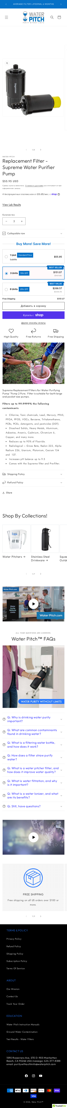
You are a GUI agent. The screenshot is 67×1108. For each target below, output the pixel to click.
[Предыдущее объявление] (6, 4)
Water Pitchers (12, 556)
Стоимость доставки (34, 185)
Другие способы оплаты (33, 322)
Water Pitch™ (37, 1102)
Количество (8, 214)
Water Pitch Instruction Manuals (23, 1024)
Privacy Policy (14, 938)
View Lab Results (11, 205)
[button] (6, 17)
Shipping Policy (15, 953)
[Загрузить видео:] (33, 603)
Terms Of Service (16, 968)
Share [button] (9, 492)
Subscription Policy (17, 961)
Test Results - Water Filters (20, 1039)
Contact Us (12, 996)
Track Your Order (16, 1004)
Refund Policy (14, 946)
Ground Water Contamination (22, 1031)
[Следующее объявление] (61, 4)
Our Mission (13, 989)
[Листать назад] (26, 149)
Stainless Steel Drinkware (40, 558)
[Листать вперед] (40, 149)
